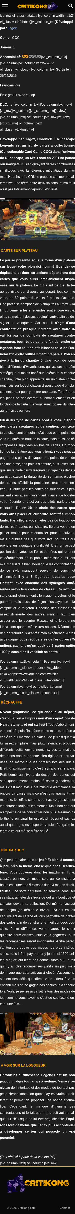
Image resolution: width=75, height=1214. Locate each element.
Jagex (12, 28)
